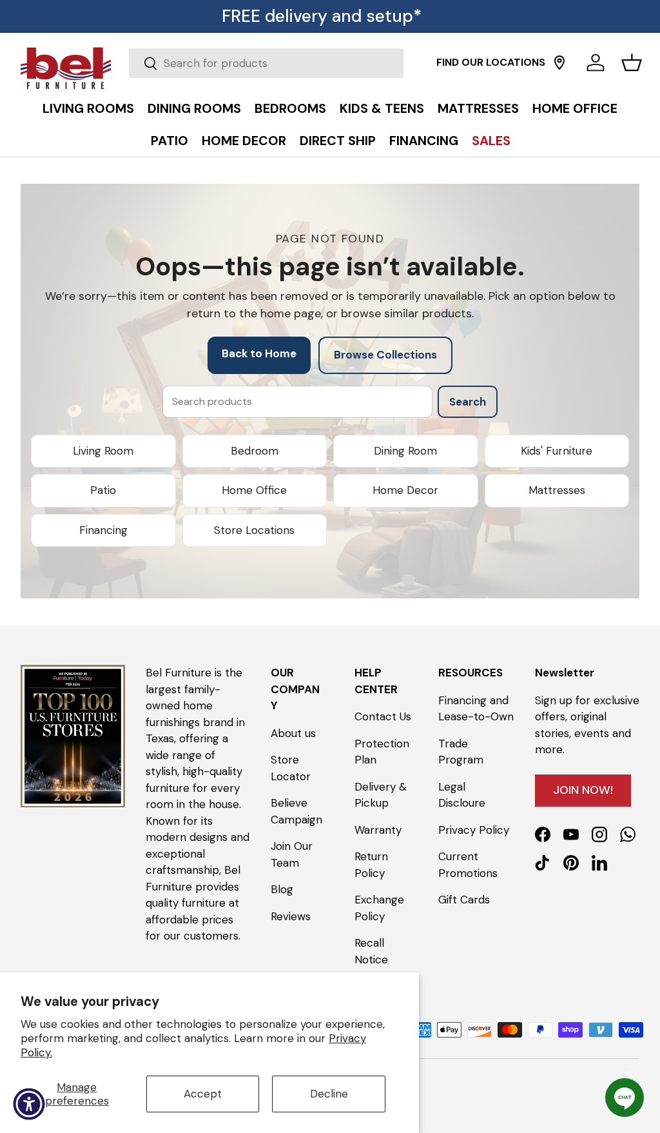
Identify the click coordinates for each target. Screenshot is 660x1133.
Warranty (378, 830)
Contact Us (382, 716)
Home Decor (405, 490)
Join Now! (583, 790)
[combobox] (266, 63)
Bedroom (254, 451)
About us (293, 733)
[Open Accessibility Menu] (29, 1104)
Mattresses (557, 490)
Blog (282, 889)
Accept (203, 1094)
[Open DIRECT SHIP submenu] (647, 94)
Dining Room (405, 451)
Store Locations (254, 530)
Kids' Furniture (556, 451)
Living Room (103, 451)
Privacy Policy (473, 830)
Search (467, 402)
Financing (103, 530)
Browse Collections (385, 355)
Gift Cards (464, 899)
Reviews (291, 916)
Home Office (254, 490)
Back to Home (259, 353)
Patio (103, 490)
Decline (329, 1094)
